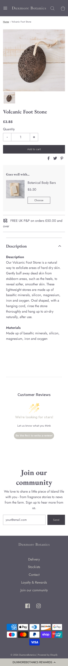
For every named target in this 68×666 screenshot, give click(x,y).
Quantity (9, 129)
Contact (34, 574)
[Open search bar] (52, 8)
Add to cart (34, 149)
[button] (34, 662)
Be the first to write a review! (34, 435)
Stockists (34, 566)
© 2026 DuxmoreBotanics (23, 655)
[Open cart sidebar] (63, 8)
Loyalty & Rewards (34, 582)
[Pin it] (61, 158)
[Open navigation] (5, 8)
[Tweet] (54, 158)
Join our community (34, 590)
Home (6, 21)
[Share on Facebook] (48, 158)
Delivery (34, 559)
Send (56, 520)
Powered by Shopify (47, 655)
